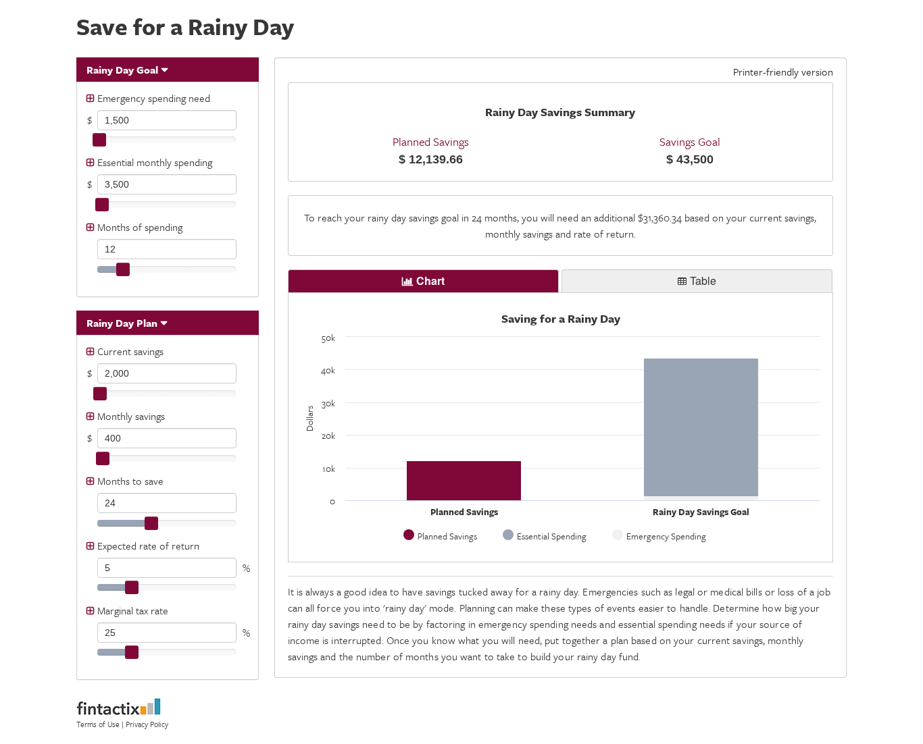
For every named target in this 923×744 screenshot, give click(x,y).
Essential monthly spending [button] (154, 162)
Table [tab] (703, 280)
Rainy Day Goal (122, 69)
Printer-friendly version (783, 71)
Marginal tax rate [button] (132, 610)
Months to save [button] (130, 480)
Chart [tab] (430, 280)
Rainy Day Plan (121, 322)
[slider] (99, 140)
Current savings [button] (130, 351)
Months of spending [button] (139, 226)
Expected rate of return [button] (148, 545)
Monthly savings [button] (131, 415)
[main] (561, 132)
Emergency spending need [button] (153, 97)
